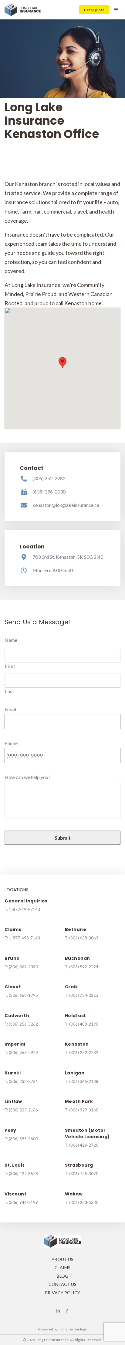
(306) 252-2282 (49, 478)
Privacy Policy (62, 1292)
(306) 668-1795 (23, 995)
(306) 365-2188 (83, 1081)
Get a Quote (94, 10)
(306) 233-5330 (83, 1202)
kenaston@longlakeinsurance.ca (65, 505)
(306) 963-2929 (23, 1052)
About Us (62, 1259)
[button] (62, 363)
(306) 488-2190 (83, 1024)
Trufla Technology (72, 1329)
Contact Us (62, 1284)
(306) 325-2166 (23, 1109)
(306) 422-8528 (23, 1173)
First (10, 666)
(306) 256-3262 (23, 1024)
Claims (62, 1267)
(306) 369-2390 (23, 966)
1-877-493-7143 (24, 909)
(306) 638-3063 (83, 937)
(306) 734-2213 (83, 995)
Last (10, 691)
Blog (62, 1276)
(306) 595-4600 (23, 1138)
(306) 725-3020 (83, 1173)
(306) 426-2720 (83, 1145)
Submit (63, 838)
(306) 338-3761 (23, 1081)
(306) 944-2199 (23, 1202)
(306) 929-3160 (83, 1109)
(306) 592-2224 (83, 966)
